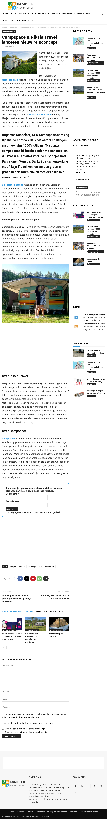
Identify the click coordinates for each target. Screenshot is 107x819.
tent (40, 566)
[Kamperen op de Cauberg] (59, 624)
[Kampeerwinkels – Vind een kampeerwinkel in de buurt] (78, 41)
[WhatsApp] (39, 578)
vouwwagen (49, 566)
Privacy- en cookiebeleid (57, 811)
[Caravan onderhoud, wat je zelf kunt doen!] (78, 353)
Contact (26, 20)
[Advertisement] (35, 348)
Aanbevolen (91, 48)
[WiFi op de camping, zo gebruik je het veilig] (78, 382)
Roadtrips (32, 566)
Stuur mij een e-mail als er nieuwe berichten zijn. (26, 732)
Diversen (39, 13)
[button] (101, 13)
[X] (26, 578)
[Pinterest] (33, 578)
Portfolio (73, 811)
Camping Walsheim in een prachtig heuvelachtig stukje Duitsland (16, 598)
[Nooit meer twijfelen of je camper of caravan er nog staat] (12, 624)
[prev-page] (3, 647)
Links (11, 811)
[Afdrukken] (46, 578)
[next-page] (8, 647)
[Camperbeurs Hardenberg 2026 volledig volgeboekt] (78, 58)
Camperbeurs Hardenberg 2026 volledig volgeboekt (94, 57)
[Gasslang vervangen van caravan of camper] (78, 393)
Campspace (8, 438)
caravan (22, 566)
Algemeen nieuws (27, 27)
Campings (53, 13)
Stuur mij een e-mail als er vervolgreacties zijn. (25, 729)
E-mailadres (13, 501)
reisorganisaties (11, 79)
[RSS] (95, 786)
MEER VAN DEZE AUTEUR (50, 611)
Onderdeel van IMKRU (89, 811)
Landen (66, 13)
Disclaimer (40, 811)
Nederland (34, 114)
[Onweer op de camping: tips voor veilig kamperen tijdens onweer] (78, 90)
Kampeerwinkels (11, 20)
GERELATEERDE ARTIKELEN (17, 611)
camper (13, 566)
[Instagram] (82, 786)
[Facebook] (20, 578)
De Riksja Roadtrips (12, 184)
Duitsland (46, 114)
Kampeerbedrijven (83, 13)
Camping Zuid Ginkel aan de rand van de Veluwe (55, 597)
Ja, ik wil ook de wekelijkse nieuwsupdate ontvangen (28, 723)
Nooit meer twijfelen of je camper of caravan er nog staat (12, 636)
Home (6, 13)
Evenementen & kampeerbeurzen (93, 63)
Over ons (20, 811)
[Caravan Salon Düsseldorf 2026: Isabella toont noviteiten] (35, 624)
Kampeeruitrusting (21, 13)
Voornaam (12, 493)
